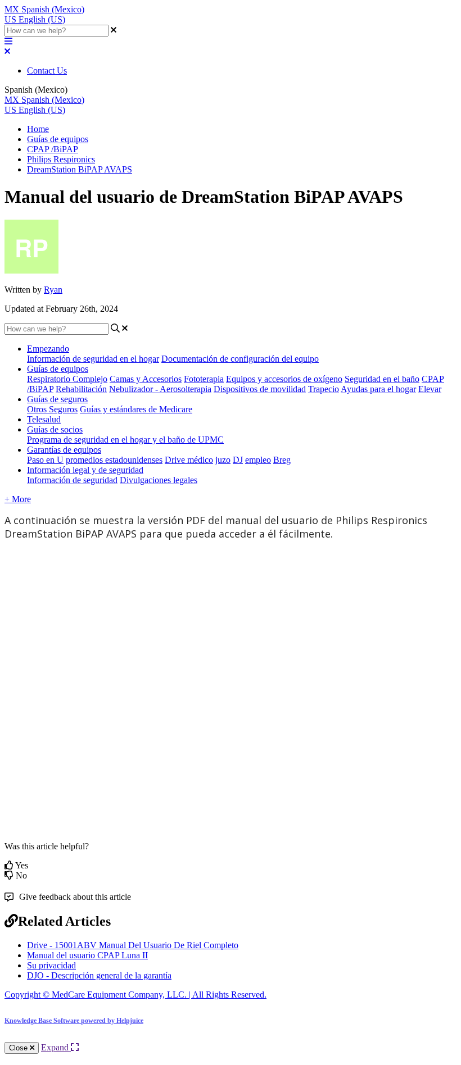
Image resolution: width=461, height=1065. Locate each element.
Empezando (48, 348)
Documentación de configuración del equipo (240, 358)
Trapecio (323, 389)
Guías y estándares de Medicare (136, 409)
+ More (17, 499)
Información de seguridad (72, 480)
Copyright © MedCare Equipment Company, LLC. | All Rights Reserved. (135, 994)
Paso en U (45, 460)
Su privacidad (51, 965)
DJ (238, 460)
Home (38, 129)
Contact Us (47, 70)
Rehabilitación (81, 389)
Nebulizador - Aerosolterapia (160, 389)
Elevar (429, 389)
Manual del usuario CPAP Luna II (87, 955)
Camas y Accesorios (146, 379)
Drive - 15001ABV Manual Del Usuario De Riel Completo (132, 945)
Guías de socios (55, 429)
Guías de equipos (57, 139)
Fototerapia (204, 379)
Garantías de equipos (64, 449)
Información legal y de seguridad (85, 470)
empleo (258, 460)
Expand (56, 1047)
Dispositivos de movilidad (260, 389)
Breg (282, 460)
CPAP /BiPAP (52, 149)
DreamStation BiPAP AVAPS (79, 169)
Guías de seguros (57, 399)
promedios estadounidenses (114, 460)
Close (19, 1048)
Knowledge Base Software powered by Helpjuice (73, 1021)
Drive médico (189, 460)
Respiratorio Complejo (67, 379)
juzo (223, 460)
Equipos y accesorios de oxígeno (284, 379)
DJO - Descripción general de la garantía (99, 975)
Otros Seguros (52, 409)
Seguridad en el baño (382, 379)
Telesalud (44, 419)
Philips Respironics (61, 159)
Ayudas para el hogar (378, 389)
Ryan (53, 289)
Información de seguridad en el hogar (93, 358)
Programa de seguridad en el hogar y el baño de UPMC (125, 439)
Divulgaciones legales (158, 480)
